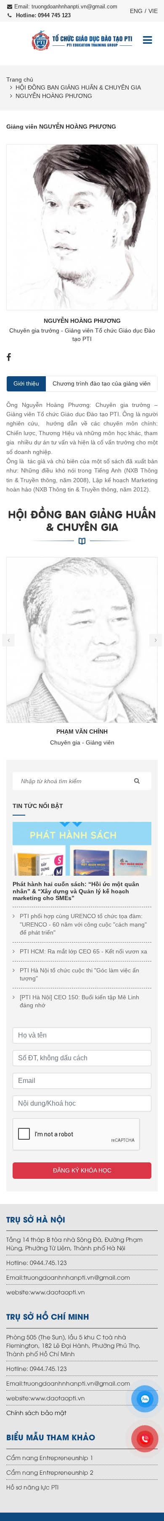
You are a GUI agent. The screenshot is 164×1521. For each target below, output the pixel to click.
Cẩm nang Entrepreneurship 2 (49, 1472)
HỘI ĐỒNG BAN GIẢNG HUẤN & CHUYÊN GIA (78, 87)
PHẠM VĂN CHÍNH (82, 731)
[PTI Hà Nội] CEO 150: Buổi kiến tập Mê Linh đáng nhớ (79, 1001)
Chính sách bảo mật (36, 1412)
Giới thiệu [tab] (26, 383)
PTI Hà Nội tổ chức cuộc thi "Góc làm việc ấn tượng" (79, 974)
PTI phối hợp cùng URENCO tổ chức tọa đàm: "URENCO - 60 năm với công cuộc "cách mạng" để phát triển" (83, 924)
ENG (136, 11)
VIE (153, 11)
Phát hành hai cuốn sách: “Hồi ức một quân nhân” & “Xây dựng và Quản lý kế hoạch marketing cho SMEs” (76, 891)
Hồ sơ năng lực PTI (32, 1487)
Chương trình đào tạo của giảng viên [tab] (102, 383)
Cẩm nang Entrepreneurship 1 (49, 1457)
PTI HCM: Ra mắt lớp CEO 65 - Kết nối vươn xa (83, 951)
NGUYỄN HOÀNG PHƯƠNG (54, 95)
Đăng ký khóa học (82, 1170)
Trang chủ (19, 79)
